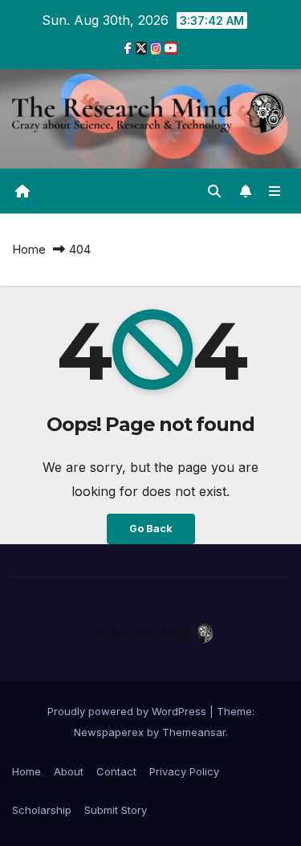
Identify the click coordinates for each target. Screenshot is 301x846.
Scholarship (41, 809)
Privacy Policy (184, 771)
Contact (116, 771)
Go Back (151, 529)
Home (29, 249)
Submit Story (115, 809)
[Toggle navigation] (275, 191)
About (68, 771)
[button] (214, 191)
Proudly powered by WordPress (128, 711)
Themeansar (194, 732)
